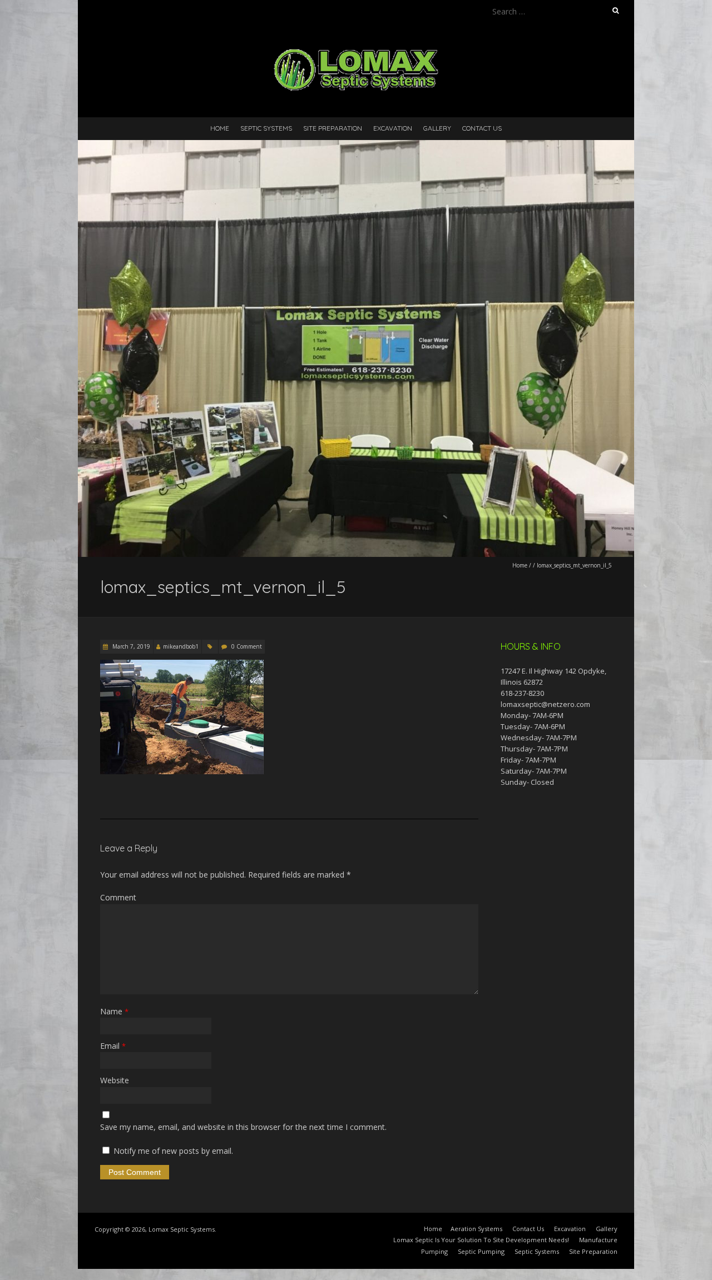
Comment (118, 897)
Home (219, 128)
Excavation (392, 128)
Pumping (434, 1251)
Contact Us (482, 128)
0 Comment (246, 646)
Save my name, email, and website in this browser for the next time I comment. (243, 1127)
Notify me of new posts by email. (173, 1150)
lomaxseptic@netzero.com (545, 704)
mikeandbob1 (181, 646)
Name (114, 1011)
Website (114, 1080)
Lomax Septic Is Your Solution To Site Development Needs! (481, 1240)
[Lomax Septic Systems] (356, 49)
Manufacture (598, 1240)
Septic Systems (266, 128)
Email (113, 1045)
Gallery (437, 128)
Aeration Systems (476, 1228)
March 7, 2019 (130, 646)
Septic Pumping (481, 1251)
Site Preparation (332, 128)
